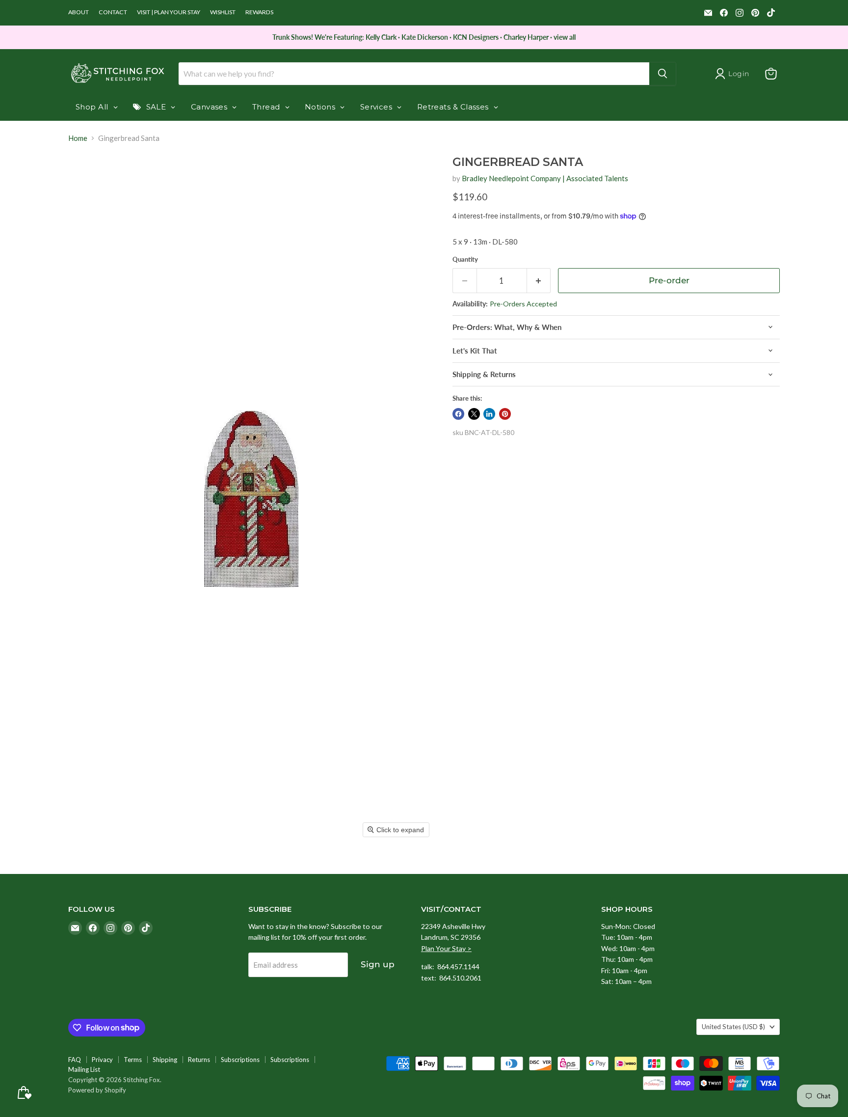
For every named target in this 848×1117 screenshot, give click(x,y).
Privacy (102, 1059)
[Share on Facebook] (458, 414)
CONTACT (113, 12)
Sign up (378, 964)
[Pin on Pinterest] (505, 414)
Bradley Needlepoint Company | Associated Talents (545, 178)
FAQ (74, 1059)
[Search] (662, 73)
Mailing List (84, 1069)
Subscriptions (240, 1059)
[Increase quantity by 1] (539, 280)
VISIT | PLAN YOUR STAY (168, 12)
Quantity (465, 259)
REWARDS (259, 12)
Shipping (165, 1059)
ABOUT (78, 12)
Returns (199, 1059)
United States (733, 1027)
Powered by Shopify (97, 1090)
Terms (133, 1059)
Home (77, 138)
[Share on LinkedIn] (489, 414)
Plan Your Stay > (446, 948)
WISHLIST (223, 12)
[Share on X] (474, 414)
